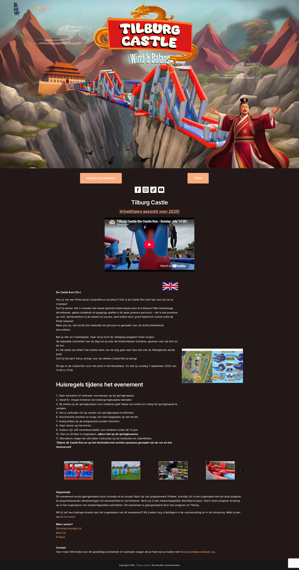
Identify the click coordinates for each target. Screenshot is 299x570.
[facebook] (138, 190)
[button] (58, 470)
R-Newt (60, 537)
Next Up (61, 532)
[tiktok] (153, 190)
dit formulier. (68, 516)
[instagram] (145, 190)
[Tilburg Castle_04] (126, 470)
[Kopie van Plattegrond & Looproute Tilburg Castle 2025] (212, 349)
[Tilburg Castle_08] (173, 470)
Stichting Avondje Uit (68, 528)
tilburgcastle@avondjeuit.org (197, 551)
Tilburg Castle (143, 565)
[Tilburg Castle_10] (220, 470)
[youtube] (161, 190)
